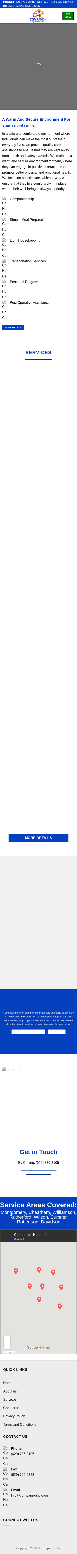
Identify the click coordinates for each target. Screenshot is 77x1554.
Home (7, 1383)
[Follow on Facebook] (7, 1533)
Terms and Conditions (19, 1424)
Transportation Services (38, 641)
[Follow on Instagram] (16, 1533)
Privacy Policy (14, 1416)
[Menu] (5, 16)
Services (9, 1399)
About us (10, 1391)
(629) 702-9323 (22, 1474)
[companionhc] (37, 15)
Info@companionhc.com (29, 1495)
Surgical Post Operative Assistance (38, 797)
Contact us (11, 1408)
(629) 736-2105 (22, 1454)
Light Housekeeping (38, 563)
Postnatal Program (38, 719)
